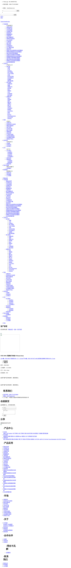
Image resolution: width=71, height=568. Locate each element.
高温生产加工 (9, 289)
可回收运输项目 (10, 286)
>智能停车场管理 (10, 38)
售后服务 (8, 319)
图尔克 (10, 254)
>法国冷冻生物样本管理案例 (13, 54)
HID (10, 250)
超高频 (10, 240)
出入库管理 (9, 194)
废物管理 (8, 282)
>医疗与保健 (9, 130)
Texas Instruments (13, 268)
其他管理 (8, 203)
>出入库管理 (9, 40)
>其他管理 (8, 48)
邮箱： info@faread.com (9, 396)
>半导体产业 (9, 28)
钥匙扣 (10, 243)
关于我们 (8, 298)
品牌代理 (8, 249)
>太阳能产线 (9, 31)
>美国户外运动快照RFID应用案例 (14, 50)
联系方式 (8, 317)
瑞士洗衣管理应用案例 (11, 207)
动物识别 (11, 236)
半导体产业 (9, 182)
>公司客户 (8, 146)
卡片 (10, 244)
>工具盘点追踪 (9, 134)
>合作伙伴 (8, 144)
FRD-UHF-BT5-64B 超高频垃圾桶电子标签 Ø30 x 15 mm (39, 358)
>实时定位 (8, 44)
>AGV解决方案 (10, 47)
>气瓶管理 (8, 35)
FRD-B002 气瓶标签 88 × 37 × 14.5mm (12, 358)
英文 (2, 17)
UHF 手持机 (12, 226)
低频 (10, 237)
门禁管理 (8, 195)
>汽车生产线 (9, 128)
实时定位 (8, 198)
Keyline (10, 267)
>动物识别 (8, 122)
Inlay (10, 242)
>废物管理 (8, 131)
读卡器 (7, 219)
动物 (10, 220)
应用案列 (8, 314)
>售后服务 (8, 174)
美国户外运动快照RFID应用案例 (14, 204)
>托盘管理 (8, 32)
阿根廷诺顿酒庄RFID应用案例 (13, 205)
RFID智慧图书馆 (10, 216)
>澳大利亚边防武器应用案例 (13, 59)
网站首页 (5, 178)
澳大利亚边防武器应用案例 (12, 213)
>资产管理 (8, 43)
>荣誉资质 (8, 163)
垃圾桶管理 (9, 200)
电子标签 (8, 234)
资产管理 (8, 197)
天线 (10, 227)
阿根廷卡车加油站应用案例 (12, 214)
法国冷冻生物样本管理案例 (12, 208)
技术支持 (8, 305)
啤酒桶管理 (9, 188)
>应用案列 (8, 168)
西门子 (10, 257)
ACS (10, 266)
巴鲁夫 (10, 259)
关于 (4, 147)
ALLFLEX (11, 269)
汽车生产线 (9, 279)
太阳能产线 (9, 185)
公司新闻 (11, 308)
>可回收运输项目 (10, 135)
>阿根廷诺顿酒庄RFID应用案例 (13, 51)
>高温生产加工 (9, 138)
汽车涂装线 (9, 184)
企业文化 (11, 303)
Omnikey (11, 223)
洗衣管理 (8, 284)
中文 (2, 16)
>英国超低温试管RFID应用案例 (13, 56)
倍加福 (10, 251)
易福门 (10, 256)
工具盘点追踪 (9, 285)
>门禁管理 (8, 41)
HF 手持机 (11, 224)
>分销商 (8, 143)
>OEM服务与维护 (10, 137)
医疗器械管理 (9, 191)
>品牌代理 (8, 96)
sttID (10, 264)
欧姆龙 (10, 262)
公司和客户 (11, 304)
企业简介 (11, 300)
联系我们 (5, 169)
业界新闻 (11, 310)
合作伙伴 (5, 140)
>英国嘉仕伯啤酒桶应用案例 (13, 57)
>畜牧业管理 (9, 27)
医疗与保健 (9, 281)
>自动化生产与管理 (11, 124)
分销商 (7, 292)
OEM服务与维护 (10, 288)
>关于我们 (8, 150)
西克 (10, 253)
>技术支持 (8, 157)
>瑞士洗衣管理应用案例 (12, 53)
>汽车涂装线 (9, 29)
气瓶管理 (8, 189)
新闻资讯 (8, 307)
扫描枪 (10, 231)
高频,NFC (11, 239)
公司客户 (8, 295)
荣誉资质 (8, 311)
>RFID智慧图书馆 (10, 62)
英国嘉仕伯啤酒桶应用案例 (12, 211)
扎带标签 (11, 246)
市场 (4, 119)
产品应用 (5, 24)
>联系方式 (8, 172)
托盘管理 (8, 186)
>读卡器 (8, 66)
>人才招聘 (8, 175)
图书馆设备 (11, 233)
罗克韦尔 (11, 260)
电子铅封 (11, 247)
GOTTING (11, 263)
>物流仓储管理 (9, 125)
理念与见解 (6, 165)
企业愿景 (11, 301)
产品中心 (5, 63)
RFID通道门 (12, 230)
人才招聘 (8, 320)
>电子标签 (8, 82)
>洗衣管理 (8, 133)
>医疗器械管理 (9, 37)
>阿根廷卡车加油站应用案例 (13, 60)
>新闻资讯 (8, 159)
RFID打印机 (12, 229)
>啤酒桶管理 (9, 34)
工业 (10, 221)
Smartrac (11, 271)
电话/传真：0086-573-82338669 (10, 394)
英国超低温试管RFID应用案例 (13, 210)
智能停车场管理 (10, 192)
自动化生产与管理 (10, 275)
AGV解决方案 (9, 201)
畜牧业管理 (9, 181)
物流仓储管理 (9, 276)
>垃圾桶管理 (9, 46)
